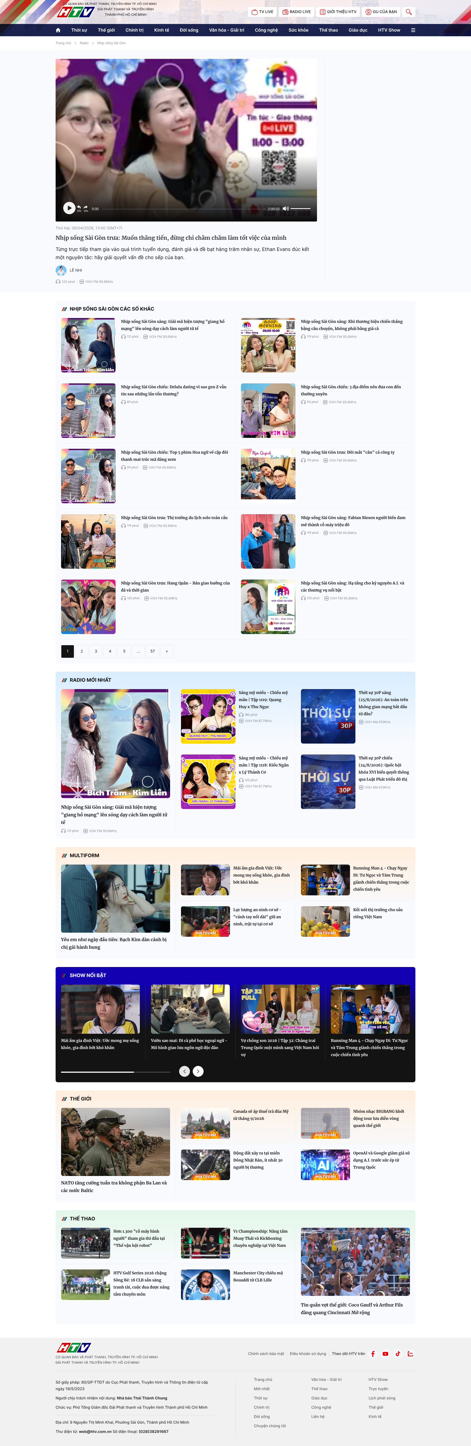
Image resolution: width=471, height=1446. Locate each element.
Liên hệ (317, 1416)
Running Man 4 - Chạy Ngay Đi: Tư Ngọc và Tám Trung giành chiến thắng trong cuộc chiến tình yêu (381, 879)
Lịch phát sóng (382, 1398)
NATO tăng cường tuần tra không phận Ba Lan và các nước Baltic (114, 1186)
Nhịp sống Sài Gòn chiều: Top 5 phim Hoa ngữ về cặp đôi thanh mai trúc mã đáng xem (174, 456)
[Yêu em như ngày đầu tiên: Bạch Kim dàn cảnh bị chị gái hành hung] (115, 899)
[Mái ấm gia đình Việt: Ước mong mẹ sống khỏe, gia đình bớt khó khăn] (205, 880)
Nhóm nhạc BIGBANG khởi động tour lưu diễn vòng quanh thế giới (378, 1118)
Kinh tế (161, 30)
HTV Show (389, 30)
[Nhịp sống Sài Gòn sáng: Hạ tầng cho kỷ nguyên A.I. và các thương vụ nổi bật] (268, 607)
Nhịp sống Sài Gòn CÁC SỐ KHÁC (112, 309)
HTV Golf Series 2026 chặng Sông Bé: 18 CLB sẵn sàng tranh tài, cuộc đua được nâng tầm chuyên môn (141, 1284)
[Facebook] (373, 1354)
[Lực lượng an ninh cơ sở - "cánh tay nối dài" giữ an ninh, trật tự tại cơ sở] (205, 921)
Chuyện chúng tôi (270, 1426)
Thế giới (106, 30)
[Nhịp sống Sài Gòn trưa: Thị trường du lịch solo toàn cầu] (88, 541)
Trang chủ (63, 43)
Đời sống (189, 30)
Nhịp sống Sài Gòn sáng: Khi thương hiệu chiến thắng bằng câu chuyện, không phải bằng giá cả (352, 325)
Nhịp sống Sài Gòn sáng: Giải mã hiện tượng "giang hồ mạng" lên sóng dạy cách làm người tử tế (173, 325)
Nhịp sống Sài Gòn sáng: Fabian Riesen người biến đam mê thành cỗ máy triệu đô (353, 521)
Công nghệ (266, 30)
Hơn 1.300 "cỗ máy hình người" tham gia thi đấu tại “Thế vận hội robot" (139, 1238)
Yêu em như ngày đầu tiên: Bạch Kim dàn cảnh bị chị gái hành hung (114, 943)
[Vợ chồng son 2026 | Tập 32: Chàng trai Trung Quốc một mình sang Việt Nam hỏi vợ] (280, 1009)
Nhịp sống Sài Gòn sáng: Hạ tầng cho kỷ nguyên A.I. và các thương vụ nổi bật (352, 587)
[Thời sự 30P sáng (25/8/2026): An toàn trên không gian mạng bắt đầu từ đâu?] (328, 716)
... (138, 651)
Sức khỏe (299, 30)
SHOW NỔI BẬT (88, 975)
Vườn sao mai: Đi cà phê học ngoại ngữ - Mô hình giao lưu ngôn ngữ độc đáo (189, 1044)
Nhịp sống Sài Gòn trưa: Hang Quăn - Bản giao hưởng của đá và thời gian (175, 587)
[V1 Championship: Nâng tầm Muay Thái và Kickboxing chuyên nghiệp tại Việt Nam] (205, 1243)
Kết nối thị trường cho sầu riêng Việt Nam (378, 913)
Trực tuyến (378, 1389)
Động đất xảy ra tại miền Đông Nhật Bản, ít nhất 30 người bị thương (258, 1160)
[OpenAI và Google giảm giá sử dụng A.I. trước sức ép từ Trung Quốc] (325, 1165)
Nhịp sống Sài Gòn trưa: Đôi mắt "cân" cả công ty (348, 452)
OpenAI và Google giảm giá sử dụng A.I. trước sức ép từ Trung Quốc (381, 1160)
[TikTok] (398, 1354)
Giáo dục (358, 30)
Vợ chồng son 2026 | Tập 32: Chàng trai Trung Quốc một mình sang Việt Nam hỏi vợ (280, 1047)
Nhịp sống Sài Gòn (111, 43)
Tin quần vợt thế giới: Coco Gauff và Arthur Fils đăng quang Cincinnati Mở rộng (352, 1308)
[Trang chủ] (58, 30)
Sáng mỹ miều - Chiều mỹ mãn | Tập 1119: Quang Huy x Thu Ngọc (263, 699)
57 (152, 651)
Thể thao (328, 30)
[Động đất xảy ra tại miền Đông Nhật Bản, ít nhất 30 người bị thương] (205, 1165)
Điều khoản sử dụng (308, 1353)
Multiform (84, 856)
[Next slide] (198, 1071)
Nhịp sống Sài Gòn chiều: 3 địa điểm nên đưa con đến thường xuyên (351, 390)
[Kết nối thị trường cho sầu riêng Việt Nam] (325, 921)
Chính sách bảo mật (266, 1353)
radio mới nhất (90, 680)
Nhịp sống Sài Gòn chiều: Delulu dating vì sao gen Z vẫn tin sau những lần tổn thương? (174, 390)
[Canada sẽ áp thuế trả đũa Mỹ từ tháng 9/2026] (205, 1123)
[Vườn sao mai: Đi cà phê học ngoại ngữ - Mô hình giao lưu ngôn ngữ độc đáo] (190, 1009)
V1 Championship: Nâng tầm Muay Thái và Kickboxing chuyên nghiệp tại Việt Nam (260, 1238)
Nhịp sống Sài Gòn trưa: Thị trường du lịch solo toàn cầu (174, 517)
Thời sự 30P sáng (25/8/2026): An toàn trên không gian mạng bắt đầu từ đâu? (383, 703)
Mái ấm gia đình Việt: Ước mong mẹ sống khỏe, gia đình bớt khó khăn (261, 875)
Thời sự (79, 30)
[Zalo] (410, 1354)
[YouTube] (385, 1354)
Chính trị (135, 30)
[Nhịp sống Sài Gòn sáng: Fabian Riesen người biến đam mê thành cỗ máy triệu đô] (268, 541)
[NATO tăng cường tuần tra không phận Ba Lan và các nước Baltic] (115, 1142)
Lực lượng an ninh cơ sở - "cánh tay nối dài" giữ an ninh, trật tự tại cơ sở (257, 916)
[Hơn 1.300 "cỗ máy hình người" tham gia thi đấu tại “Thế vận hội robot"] (85, 1243)
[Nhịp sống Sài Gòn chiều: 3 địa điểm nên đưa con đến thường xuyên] (268, 410)
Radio (84, 43)
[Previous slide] (184, 1071)
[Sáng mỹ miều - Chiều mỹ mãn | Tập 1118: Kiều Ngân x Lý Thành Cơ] (208, 781)
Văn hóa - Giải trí (226, 30)
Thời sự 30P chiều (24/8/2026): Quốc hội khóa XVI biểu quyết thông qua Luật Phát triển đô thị (384, 769)
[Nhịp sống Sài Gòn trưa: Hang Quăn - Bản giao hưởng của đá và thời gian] (88, 607)
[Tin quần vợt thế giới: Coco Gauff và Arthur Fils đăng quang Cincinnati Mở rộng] (355, 1262)
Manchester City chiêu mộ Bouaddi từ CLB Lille (258, 1277)
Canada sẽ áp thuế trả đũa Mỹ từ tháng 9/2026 (261, 1115)
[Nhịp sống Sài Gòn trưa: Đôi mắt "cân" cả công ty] (268, 476)
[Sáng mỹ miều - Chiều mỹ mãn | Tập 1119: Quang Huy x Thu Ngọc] (208, 716)
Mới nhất (262, 1389)
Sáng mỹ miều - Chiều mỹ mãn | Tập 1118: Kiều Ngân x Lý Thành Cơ (264, 765)
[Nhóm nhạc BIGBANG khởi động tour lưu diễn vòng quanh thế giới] (325, 1123)
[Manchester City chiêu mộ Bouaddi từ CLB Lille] (205, 1284)
